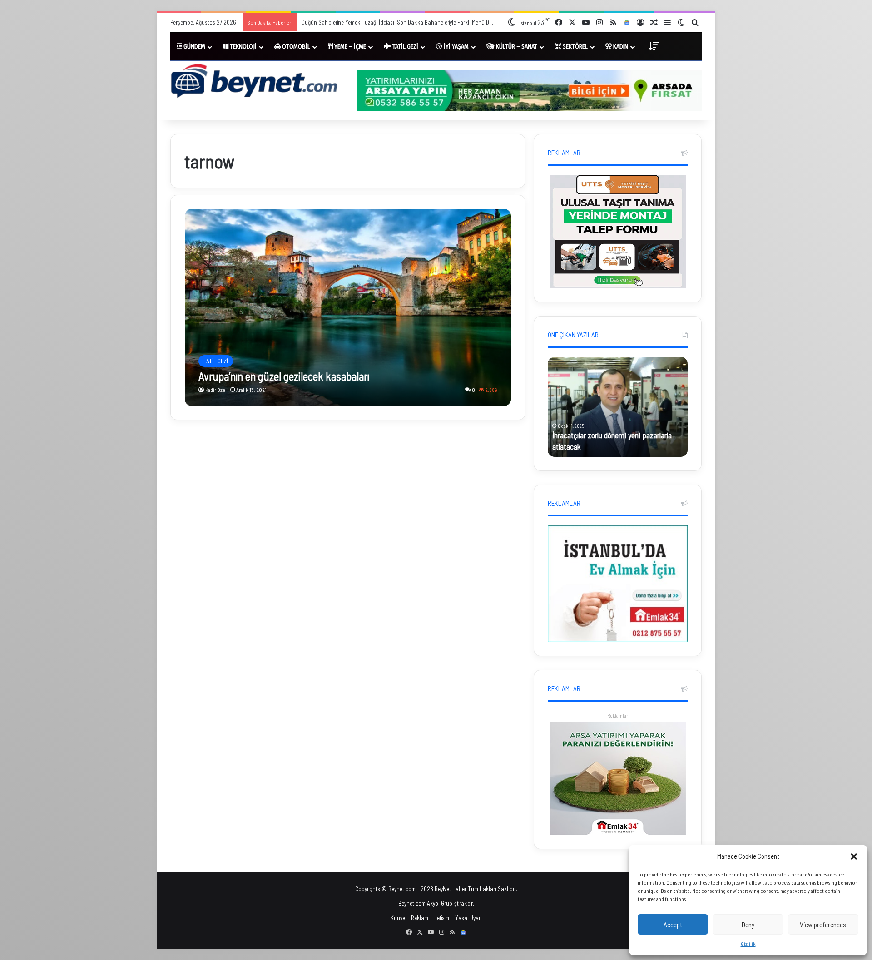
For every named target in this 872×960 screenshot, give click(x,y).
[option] (618, 407)
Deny (748, 924)
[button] (853, 856)
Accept (673, 924)
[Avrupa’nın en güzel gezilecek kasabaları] (348, 307)
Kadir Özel (216, 389)
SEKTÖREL (574, 46)
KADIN (620, 46)
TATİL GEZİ (404, 46)
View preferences (823, 924)
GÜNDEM (193, 46)
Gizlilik (748, 943)
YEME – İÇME (349, 46)
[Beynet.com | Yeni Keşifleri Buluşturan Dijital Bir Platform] (254, 82)
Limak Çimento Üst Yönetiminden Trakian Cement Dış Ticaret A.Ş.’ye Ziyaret (387, 22)
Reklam (419, 917)
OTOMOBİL (295, 46)
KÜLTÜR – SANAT (516, 46)
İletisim (441, 917)
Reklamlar (617, 715)
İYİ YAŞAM (455, 46)
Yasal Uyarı (468, 917)
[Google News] (627, 23)
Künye (398, 917)
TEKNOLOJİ (242, 46)
